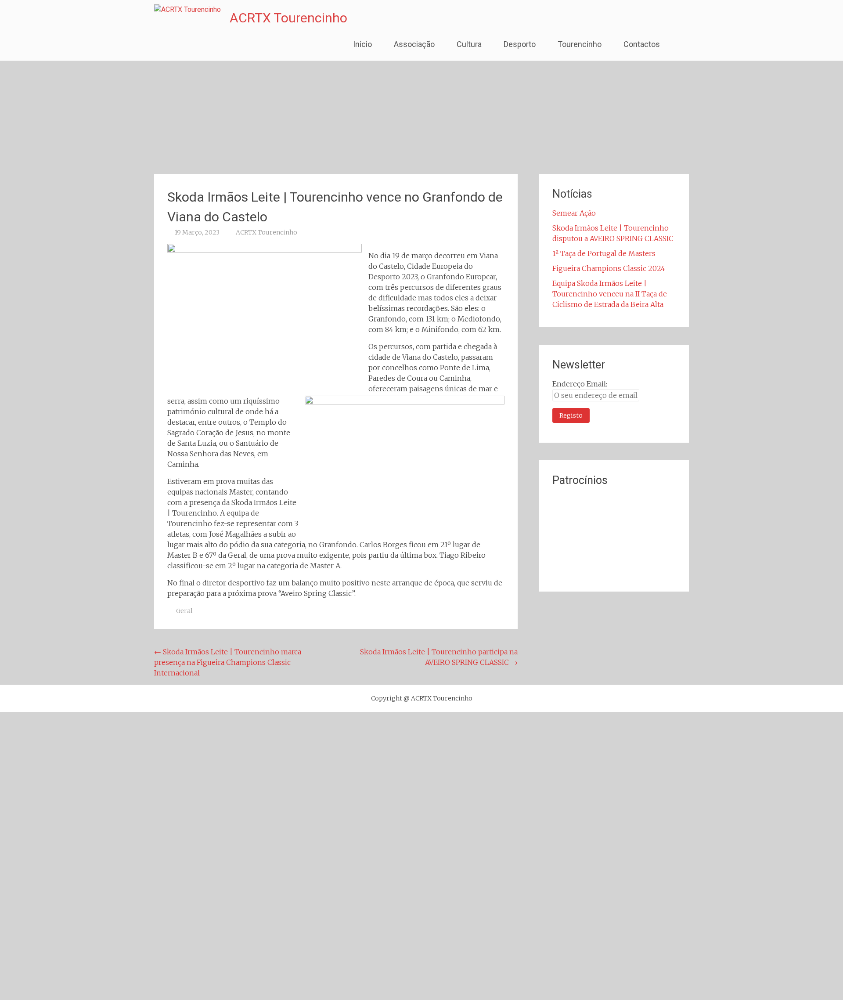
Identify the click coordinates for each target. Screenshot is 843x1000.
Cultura (469, 44)
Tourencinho (580, 44)
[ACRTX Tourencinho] (187, 9)
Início (362, 44)
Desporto (520, 44)
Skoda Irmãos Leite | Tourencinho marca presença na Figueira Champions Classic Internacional (227, 662)
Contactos (641, 44)
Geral (184, 611)
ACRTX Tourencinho (288, 17)
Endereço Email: (579, 383)
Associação (414, 44)
